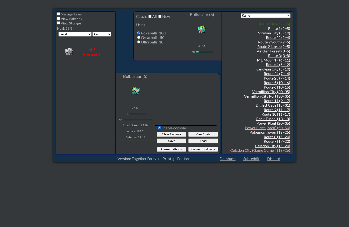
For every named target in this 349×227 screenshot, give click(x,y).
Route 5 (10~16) (277, 82)
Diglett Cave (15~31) (273, 105)
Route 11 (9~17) (277, 100)
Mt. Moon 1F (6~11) (273, 60)
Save (171, 141)
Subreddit (251, 158)
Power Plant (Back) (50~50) (267, 127)
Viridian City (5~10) (274, 33)
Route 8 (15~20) (277, 136)
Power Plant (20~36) (273, 123)
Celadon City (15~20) (272, 145)
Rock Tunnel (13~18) (273, 118)
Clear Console (171, 134)
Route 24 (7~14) (277, 73)
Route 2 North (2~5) (273, 46)
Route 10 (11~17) (276, 114)
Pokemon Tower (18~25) (270, 132)
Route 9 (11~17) (277, 109)
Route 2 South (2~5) (274, 42)
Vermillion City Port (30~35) (267, 96)
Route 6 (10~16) (277, 87)
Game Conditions (203, 149)
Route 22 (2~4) (278, 37)
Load (203, 141)
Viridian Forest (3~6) (273, 51)
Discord (273, 158)
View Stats (203, 134)
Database (228, 158)
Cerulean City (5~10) (273, 69)
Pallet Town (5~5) (275, 24)
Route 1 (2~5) (279, 28)
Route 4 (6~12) (278, 64)
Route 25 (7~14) (277, 78)
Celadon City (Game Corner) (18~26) (260, 150)
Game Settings (171, 149)
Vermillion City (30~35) (271, 91)
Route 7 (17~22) (277, 141)
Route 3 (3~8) (279, 55)
